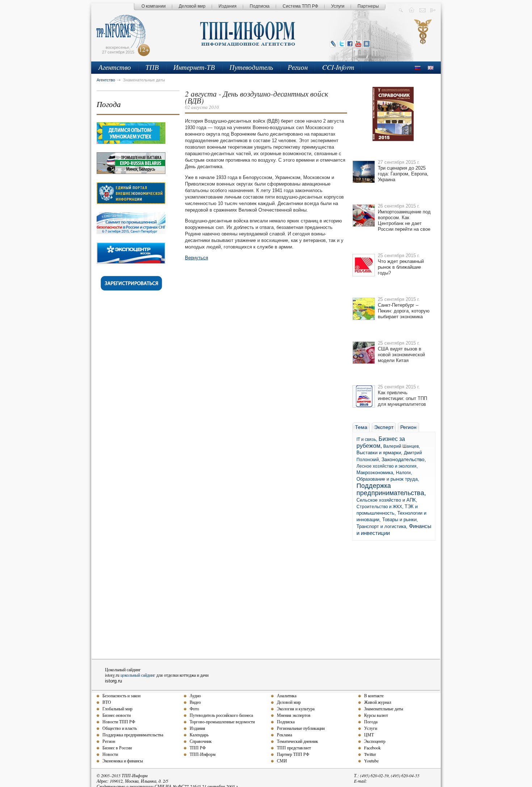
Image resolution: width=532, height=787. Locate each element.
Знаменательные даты (383, 708)
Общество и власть (119, 728)
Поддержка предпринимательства (132, 734)
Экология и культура (295, 708)
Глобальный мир (117, 708)
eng (431, 68)
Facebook (372, 747)
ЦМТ (369, 734)
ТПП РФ (198, 747)
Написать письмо (422, 9)
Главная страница (412, 9)
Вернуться (196, 257)
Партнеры (368, 6)
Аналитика (286, 695)
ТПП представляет (294, 747)
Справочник (201, 741)
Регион (298, 67)
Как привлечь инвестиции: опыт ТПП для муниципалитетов (402, 398)
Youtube (371, 760)
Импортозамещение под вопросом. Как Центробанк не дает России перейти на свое (404, 220)
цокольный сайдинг (138, 675)
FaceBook (350, 43)
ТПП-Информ (203, 754)
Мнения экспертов (294, 715)
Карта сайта (433, 9)
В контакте (374, 695)
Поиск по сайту (401, 9)
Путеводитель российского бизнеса (221, 715)
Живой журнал (377, 702)
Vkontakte (366, 43)
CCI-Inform (338, 67)
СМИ (282, 760)
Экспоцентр (374, 741)
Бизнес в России (117, 747)
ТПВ (152, 67)
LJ (333, 43)
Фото (194, 708)
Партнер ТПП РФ (293, 754)
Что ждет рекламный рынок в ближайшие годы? (401, 267)
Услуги (338, 6)
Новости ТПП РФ (118, 721)
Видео (195, 702)
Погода (109, 104)
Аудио (195, 695)
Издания (228, 6)
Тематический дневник (297, 741)
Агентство (114, 67)
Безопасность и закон (121, 695)
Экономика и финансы (122, 760)
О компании (154, 6)
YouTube (358, 43)
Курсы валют (376, 715)
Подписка (260, 6)
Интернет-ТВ (194, 67)
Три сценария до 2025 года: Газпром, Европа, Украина (403, 173)
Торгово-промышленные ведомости (222, 721)
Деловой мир (192, 6)
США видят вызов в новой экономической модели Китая (401, 354)
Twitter (341, 43)
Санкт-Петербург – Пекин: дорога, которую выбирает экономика (404, 310)
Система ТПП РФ (300, 6)
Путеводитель (251, 67)
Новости (110, 754)
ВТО (106, 702)
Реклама (284, 734)
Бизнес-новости (116, 715)
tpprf (423, 38)
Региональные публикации (301, 728)
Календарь (199, 734)
